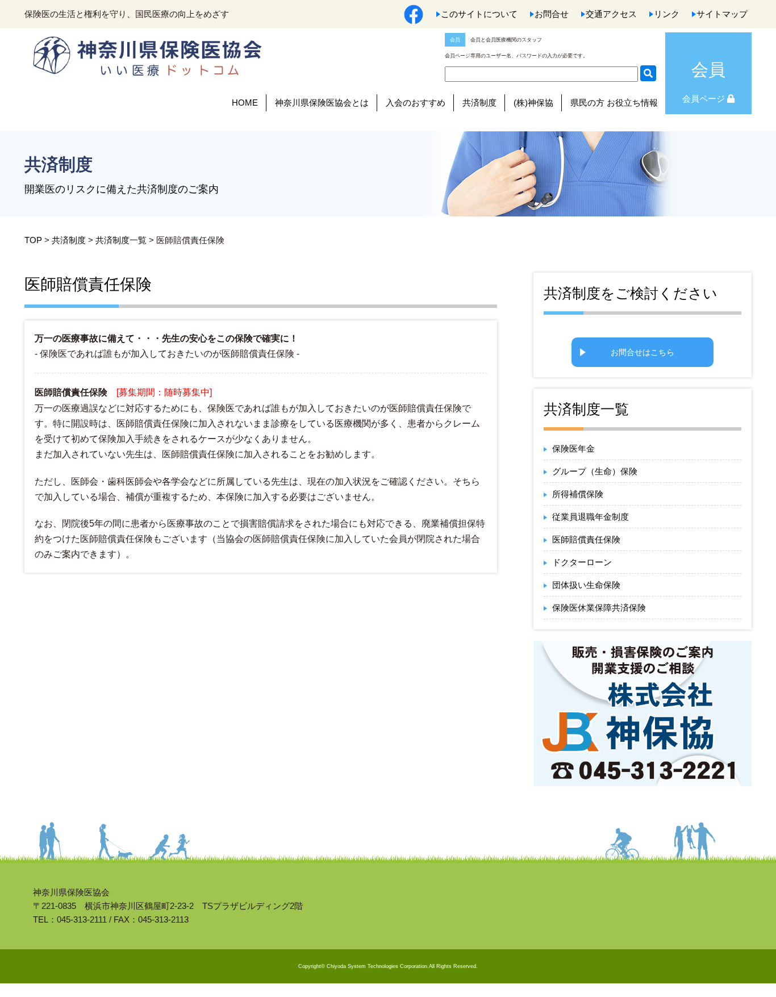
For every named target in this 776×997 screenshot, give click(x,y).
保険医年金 (573, 448)
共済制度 (479, 102)
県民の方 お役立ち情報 (614, 102)
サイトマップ (722, 14)
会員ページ (704, 98)
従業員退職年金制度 (590, 517)
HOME (245, 102)
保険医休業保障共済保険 (599, 607)
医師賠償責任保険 (586, 539)
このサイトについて (479, 14)
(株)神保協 (533, 102)
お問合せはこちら (642, 352)
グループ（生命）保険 (594, 471)
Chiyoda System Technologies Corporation (377, 966)
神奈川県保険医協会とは (322, 102)
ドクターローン (582, 562)
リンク (666, 14)
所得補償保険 (577, 494)
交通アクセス (611, 14)
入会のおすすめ (415, 102)
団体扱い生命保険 (586, 585)
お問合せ (552, 14)
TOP (33, 240)
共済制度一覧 (121, 240)
